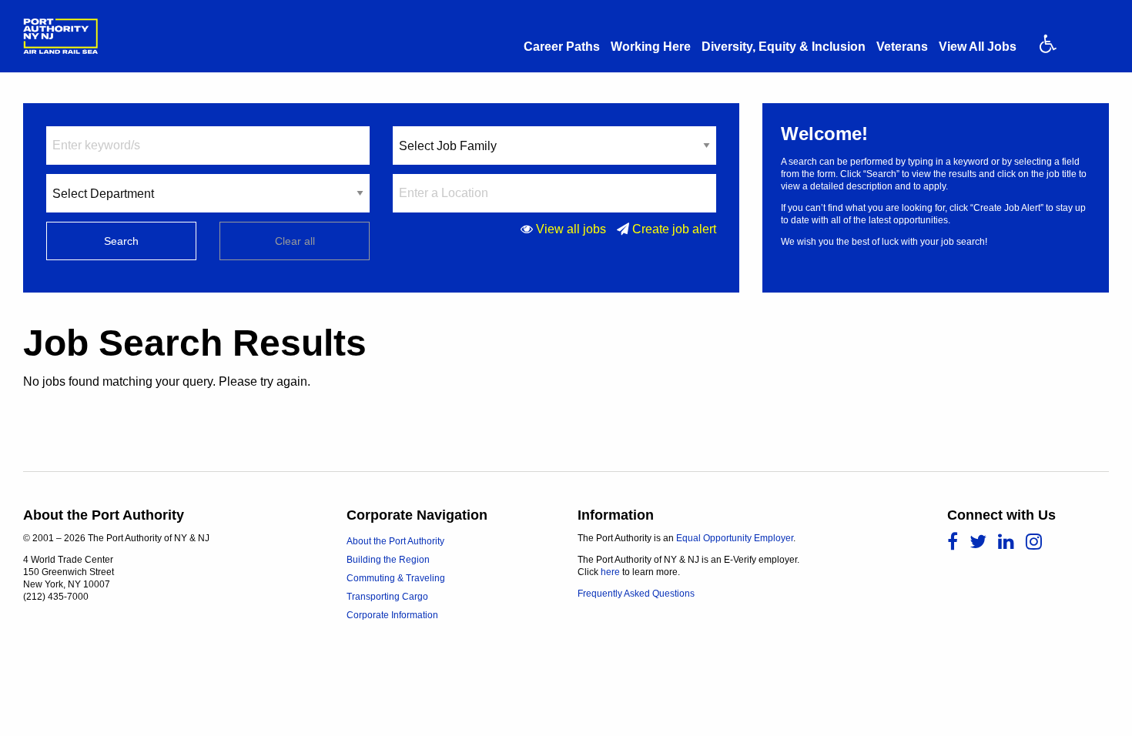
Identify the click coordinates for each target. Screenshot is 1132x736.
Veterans (902, 46)
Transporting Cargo (387, 596)
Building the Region (388, 559)
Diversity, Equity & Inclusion (784, 46)
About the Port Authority (395, 541)
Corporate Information (392, 615)
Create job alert (674, 229)
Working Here (651, 46)
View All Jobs (977, 46)
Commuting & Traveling (396, 578)
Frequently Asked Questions (636, 593)
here (610, 572)
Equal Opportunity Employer (734, 538)
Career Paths (562, 46)
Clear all (295, 241)
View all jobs (571, 229)
